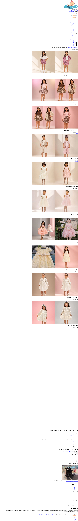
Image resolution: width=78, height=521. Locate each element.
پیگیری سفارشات (73, 487)
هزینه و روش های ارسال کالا (71, 493)
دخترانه (74, 47)
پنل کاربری (74, 486)
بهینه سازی (47, 514)
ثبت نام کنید (65, 451)
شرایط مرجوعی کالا (73, 494)
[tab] (40, 440)
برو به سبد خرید (67, 481)
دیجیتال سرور (41, 514)
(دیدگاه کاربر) (75, 434)
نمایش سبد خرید (71, 11)
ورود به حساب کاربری (74, 10)
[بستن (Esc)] (77, 452)
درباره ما (74, 488)
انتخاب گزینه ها (75, 78)
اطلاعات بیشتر (73, 440)
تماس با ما (74, 489)
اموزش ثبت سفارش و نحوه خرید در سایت (69, 495)
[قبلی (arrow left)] (77, 453)
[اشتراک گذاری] (76, 452)
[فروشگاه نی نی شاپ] (71, 8)
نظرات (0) (74, 441)
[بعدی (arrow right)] (76, 453)
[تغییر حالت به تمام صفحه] (75, 452)
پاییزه (72, 47)
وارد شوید (70, 451)
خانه (77, 47)
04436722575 (69, 506)
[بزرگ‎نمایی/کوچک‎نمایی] (74, 452)
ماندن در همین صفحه (74, 481)
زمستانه (69, 47)
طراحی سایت (52, 514)
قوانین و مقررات (73, 498)
